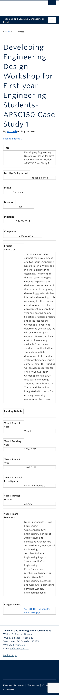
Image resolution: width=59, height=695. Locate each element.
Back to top (10, 655)
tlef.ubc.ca (19, 645)
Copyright (46, 685)
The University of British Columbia (21, 6)
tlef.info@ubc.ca (19, 648)
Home (7, 32)
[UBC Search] (52, 4)
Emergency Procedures (13, 685)
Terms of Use (33, 685)
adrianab (12, 131)
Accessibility (8, 689)
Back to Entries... (12, 138)
